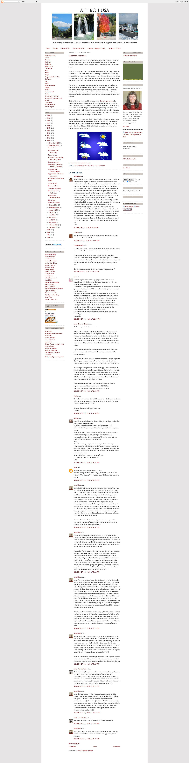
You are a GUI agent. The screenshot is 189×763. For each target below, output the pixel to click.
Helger (47, 75)
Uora (75, 467)
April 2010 (52, 220)
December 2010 (54, 143)
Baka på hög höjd (53, 162)
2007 (49, 235)
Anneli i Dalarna (50, 259)
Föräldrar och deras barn (56, 178)
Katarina (76, 232)
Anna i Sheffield (50, 256)
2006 (49, 237)
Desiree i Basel (49, 267)
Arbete (47, 58)
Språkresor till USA (114, 48)
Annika (76, 418)
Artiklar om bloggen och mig (96, 48)
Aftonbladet (48, 331)
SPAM (50, 181)
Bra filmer (48, 62)
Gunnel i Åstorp (50, 271)
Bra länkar (48, 64)
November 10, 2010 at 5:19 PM (87, 628)
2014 (49, 130)
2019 (49, 118)
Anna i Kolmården (50, 254)
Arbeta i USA (65, 48)
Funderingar (48, 68)
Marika (76, 396)
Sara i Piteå (48, 297)
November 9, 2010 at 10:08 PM (87, 241)
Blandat (47, 60)
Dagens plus (49, 66)
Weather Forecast (128, 79)
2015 (49, 128)
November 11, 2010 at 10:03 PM (87, 713)
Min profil (126, 126)
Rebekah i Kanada (50, 293)
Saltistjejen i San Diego (52, 295)
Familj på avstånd (54, 202)
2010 (49, 140)
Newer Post (72, 747)
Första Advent (52, 155)
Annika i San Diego (51, 263)
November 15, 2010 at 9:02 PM (87, 739)
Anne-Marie (77, 485)
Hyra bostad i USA (78, 48)
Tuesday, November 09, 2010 (81, 163)
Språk (46, 94)
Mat (46, 81)
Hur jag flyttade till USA (52, 77)
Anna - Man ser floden (81, 324)
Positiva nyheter (53, 186)
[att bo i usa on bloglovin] (53, 245)
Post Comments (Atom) (85, 750)
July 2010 (52, 212)
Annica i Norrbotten (51, 261)
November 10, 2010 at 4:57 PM (87, 527)
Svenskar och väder (54, 188)
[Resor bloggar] (128, 206)
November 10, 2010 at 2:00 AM (87, 391)
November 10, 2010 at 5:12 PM (87, 572)
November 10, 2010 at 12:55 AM (87, 319)
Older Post (116, 747)
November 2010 (54, 145)
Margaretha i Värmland (52, 282)
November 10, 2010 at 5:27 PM (87, 664)
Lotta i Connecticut (51, 278)
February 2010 (53, 225)
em (75, 277)
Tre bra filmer (52, 148)
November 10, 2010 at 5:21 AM (87, 462)
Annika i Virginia (50, 265)
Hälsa (46, 70)
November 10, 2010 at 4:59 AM (87, 413)
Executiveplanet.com (106, 101)
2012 (49, 135)
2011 (49, 138)
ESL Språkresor (50, 340)
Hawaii (47, 72)
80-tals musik (52, 183)
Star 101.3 (126, 168)
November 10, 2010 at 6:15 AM (87, 480)
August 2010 (53, 210)
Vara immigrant (49, 107)
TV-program (48, 102)
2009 (49, 230)
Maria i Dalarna (49, 284)
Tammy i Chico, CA (51, 299)
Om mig (55, 48)
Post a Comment (74, 743)
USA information (50, 104)
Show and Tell (49, 92)
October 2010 (53, 205)
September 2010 (54, 207)
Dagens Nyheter (50, 337)
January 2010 (53, 227)
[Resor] (136, 206)
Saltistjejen (77, 176)
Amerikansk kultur (50, 55)
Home (48, 48)
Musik (47, 83)
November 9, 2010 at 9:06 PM (86, 227)
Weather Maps (137, 79)
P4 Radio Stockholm (129, 159)
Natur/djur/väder (50, 85)
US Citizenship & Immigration (54, 357)
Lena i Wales (49, 276)
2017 (49, 123)
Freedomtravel (49, 269)
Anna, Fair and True (80, 669)
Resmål (47, 89)
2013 (49, 133)
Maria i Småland (50, 286)
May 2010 (52, 217)
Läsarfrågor (51, 200)
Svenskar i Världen (51, 348)
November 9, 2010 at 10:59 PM (87, 272)
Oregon (47, 87)
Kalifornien (48, 79)
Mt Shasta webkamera (130, 55)
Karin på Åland (49, 273)
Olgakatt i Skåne (50, 291)
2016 (49, 125)
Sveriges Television (51, 350)
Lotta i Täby (48, 280)
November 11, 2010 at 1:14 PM (86, 686)
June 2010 (52, 215)
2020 (49, 115)
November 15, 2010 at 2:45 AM (87, 723)
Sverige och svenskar (52, 96)
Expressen (48, 342)
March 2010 (53, 222)
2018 (49, 120)
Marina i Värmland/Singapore (54, 288)
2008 (49, 232)
